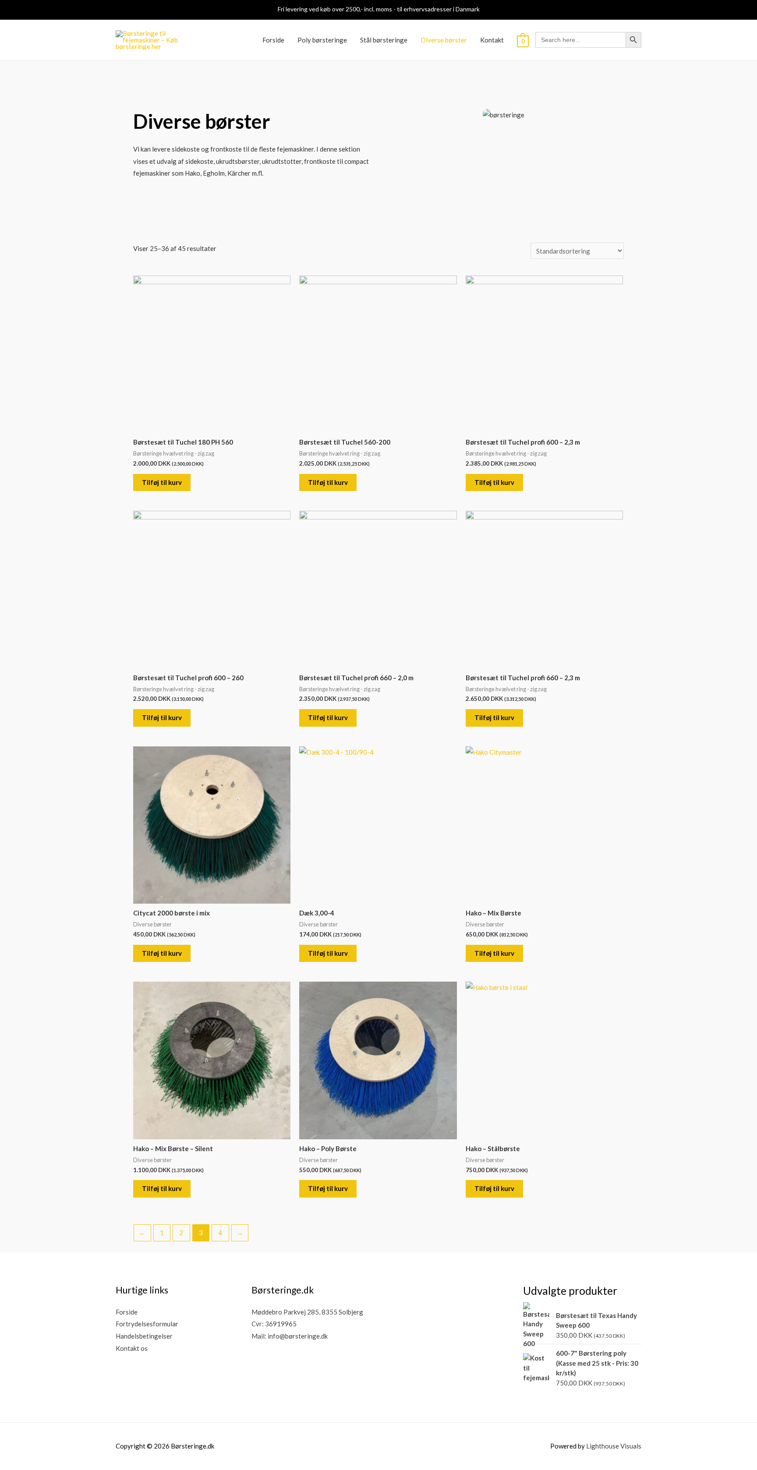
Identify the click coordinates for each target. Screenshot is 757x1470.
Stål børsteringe (383, 40)
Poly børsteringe (322, 40)
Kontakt (492, 40)
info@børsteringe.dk (298, 1336)
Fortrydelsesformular (147, 1324)
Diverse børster (444, 40)
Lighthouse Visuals (613, 1446)
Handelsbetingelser (144, 1336)
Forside (273, 40)
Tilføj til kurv (162, 482)
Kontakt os (132, 1348)
